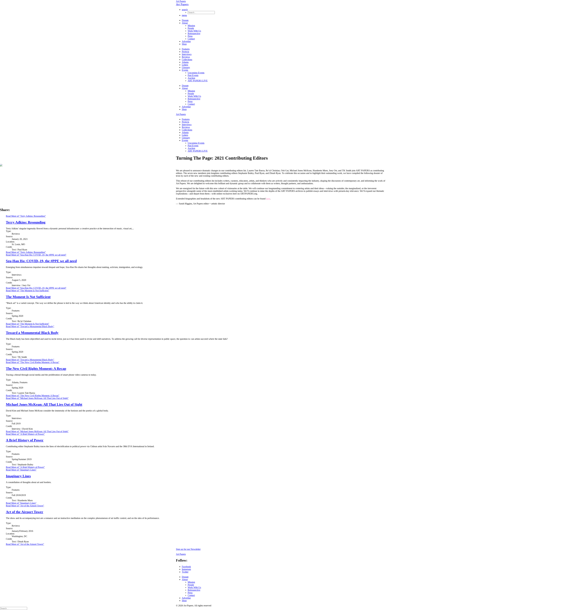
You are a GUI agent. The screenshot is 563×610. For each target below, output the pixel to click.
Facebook (186, 566)
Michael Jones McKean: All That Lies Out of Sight (44, 404)
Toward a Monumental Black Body (32, 333)
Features (186, 49)
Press (190, 36)
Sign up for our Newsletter (188, 549)
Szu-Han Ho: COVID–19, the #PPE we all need (41, 261)
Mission (191, 25)
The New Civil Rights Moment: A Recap (36, 368)
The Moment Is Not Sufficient (28, 297)
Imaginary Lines (18, 476)
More (26, 252)
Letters (185, 65)
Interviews (186, 54)
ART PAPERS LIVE (198, 80)
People (191, 28)
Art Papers (181, 1)
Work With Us (194, 31)
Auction (191, 78)
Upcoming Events (196, 72)
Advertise (186, 41)
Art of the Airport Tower (24, 512)
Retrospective (194, 33)
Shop (184, 44)
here (268, 198)
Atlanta (185, 62)
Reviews (186, 57)
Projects (185, 51)
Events (185, 70)
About (185, 23)
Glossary (186, 67)
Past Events (193, 75)
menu (184, 15)
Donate (185, 20)
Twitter (185, 572)
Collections (187, 59)
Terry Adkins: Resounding (25, 222)
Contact (191, 38)
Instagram (186, 569)
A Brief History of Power (25, 440)
